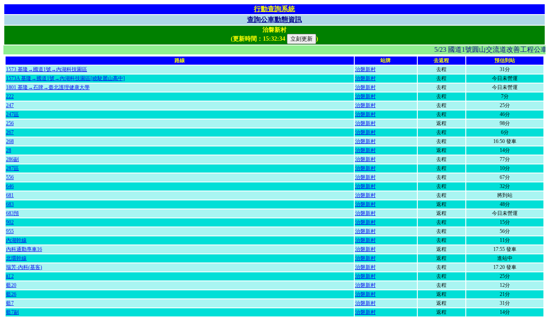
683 (10, 204)
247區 (12, 114)
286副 (12, 159)
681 (10, 195)
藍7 (10, 303)
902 (10, 222)
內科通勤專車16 (24, 249)
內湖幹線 (16, 240)
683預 (12, 213)
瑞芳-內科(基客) (24, 267)
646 (10, 186)
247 (10, 105)
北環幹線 (16, 258)
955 (10, 231)
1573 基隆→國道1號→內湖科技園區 (46, 69)
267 (10, 132)
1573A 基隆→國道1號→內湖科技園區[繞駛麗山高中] (65, 78)
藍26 (11, 294)
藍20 (11, 285)
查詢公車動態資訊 (274, 19)
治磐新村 (365, 69)
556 (10, 177)
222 (10, 96)
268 (10, 141)
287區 (12, 168)
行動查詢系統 (274, 8)
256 (10, 123)
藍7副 (12, 312)
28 (8, 150)
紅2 (10, 276)
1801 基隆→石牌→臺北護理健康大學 (48, 87)
